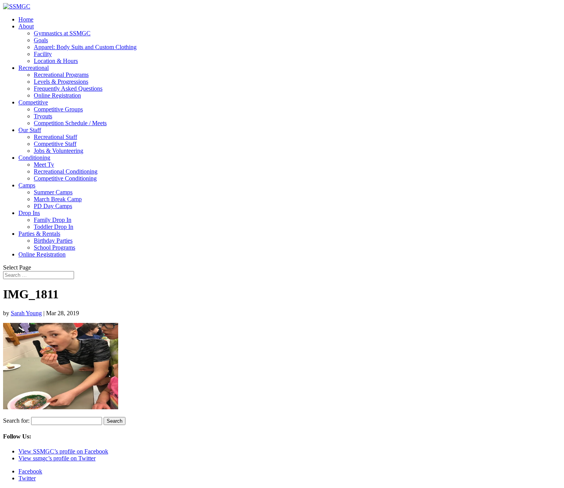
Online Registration (57, 95)
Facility (43, 54)
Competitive (33, 102)
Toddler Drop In (53, 226)
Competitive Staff (55, 144)
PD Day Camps (53, 206)
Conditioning (34, 157)
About (26, 26)
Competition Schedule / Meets (70, 123)
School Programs (54, 247)
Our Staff (29, 130)
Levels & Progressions (61, 81)
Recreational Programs (61, 74)
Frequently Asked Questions (68, 88)
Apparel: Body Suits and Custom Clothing (85, 47)
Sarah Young (26, 313)
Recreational (33, 68)
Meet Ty (44, 164)
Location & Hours (56, 61)
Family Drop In (52, 220)
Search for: (16, 420)
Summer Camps (53, 192)
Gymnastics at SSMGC (62, 33)
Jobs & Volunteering (58, 150)
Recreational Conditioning (65, 171)
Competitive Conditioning (65, 178)
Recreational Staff (55, 137)
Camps (26, 185)
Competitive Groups (58, 109)
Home (25, 19)
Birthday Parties (53, 240)
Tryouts (43, 116)
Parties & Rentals (39, 233)
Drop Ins (29, 213)
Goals (41, 40)
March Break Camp (58, 199)
